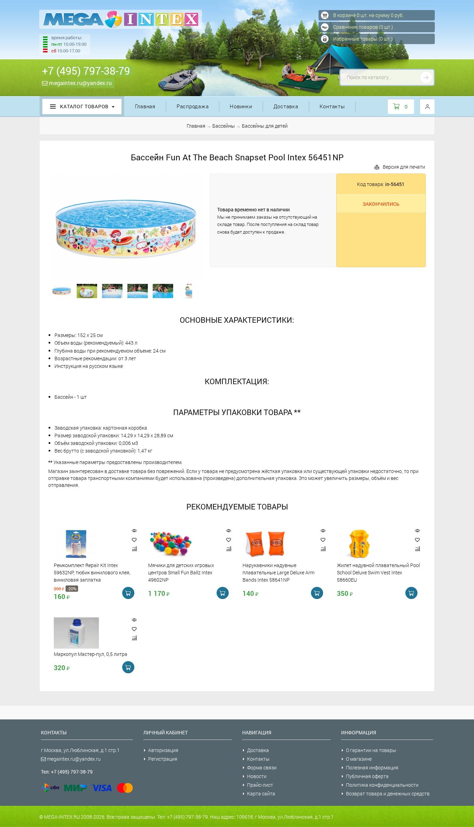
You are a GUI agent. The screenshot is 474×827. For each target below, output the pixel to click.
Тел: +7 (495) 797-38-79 (67, 771)
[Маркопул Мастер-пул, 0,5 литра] (89, 633)
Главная (145, 106)
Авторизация (163, 750)
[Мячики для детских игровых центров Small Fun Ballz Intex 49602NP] (183, 543)
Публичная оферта (367, 776)
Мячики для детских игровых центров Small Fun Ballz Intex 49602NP (181, 572)
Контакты (332, 106)
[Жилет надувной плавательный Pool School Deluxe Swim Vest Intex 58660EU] (372, 543)
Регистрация (162, 759)
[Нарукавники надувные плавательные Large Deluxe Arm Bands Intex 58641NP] (278, 543)
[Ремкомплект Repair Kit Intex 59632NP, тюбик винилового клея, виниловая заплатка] (89, 543)
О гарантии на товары (371, 750)
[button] (134, 539)
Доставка (285, 106)
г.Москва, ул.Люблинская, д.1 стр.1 (80, 750)
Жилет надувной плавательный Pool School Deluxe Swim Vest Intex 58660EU (378, 572)
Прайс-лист (260, 785)
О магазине (359, 759)
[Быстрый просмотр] (134, 530)
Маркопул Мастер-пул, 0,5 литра (90, 654)
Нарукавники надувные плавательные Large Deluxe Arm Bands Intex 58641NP (278, 572)
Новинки (241, 106)
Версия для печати (404, 166)
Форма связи (262, 767)
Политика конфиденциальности (382, 785)
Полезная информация (372, 767)
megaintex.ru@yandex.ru (80, 82)
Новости (256, 776)
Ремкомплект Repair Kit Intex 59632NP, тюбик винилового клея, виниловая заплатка (92, 572)
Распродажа (193, 106)
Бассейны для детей (265, 126)
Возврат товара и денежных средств (388, 793)
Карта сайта (261, 793)
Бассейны (223, 126)
